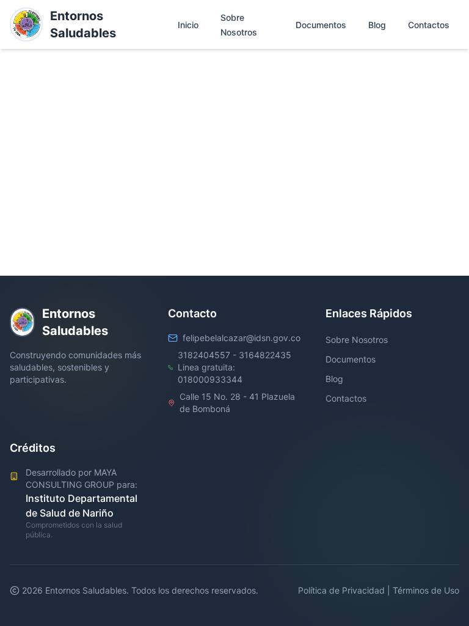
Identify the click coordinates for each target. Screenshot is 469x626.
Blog (334, 379)
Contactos (345, 398)
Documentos (350, 359)
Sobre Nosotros (356, 339)
